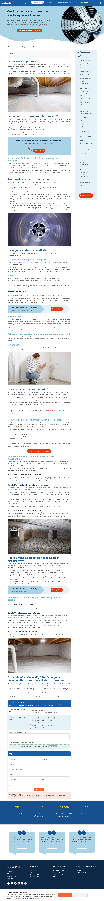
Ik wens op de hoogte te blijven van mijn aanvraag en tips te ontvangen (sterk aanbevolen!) (36, 785)
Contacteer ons (34, 876)
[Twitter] (12, 883)
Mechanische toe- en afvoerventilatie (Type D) (45, 723)
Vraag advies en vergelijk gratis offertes (29, 30)
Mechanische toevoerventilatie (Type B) (43, 718)
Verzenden (39, 789)
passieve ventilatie (51, 410)
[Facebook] (8, 883)
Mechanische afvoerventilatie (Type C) (43, 720)
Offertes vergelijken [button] (22, 3)
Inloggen (94, 3)
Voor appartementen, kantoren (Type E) (43, 725)
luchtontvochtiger (28, 302)
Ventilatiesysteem (23, 47)
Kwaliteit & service (35, 872)
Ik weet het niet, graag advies (40, 727)
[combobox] (11, 769)
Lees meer (27, 843)
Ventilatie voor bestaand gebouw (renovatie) (45, 712)
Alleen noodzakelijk (80, 895)
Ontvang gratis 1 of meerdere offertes (39, 451)
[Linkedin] (22, 883)
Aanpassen (93, 895)
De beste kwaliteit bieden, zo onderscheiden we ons (64, 3)
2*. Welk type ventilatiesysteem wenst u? (18, 718)
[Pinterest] (19, 883)
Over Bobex (33, 870)
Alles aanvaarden (65, 895)
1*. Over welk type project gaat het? (18, 710)
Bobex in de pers (34, 874)
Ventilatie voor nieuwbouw (39, 710)
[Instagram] (25, 883)
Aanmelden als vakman (84, 3)
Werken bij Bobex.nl (58, 874)
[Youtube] (15, 883)
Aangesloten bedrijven (49, 3)
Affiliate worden (57, 872)
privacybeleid (51, 796)
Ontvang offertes (39, 150)
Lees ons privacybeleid (32, 898)
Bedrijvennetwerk (81, 872)
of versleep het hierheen (34, 746)
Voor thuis (13, 47)
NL (100, 4)
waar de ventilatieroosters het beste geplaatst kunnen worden (27, 426)
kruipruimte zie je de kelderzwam (44, 321)
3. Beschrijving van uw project (18, 732)
